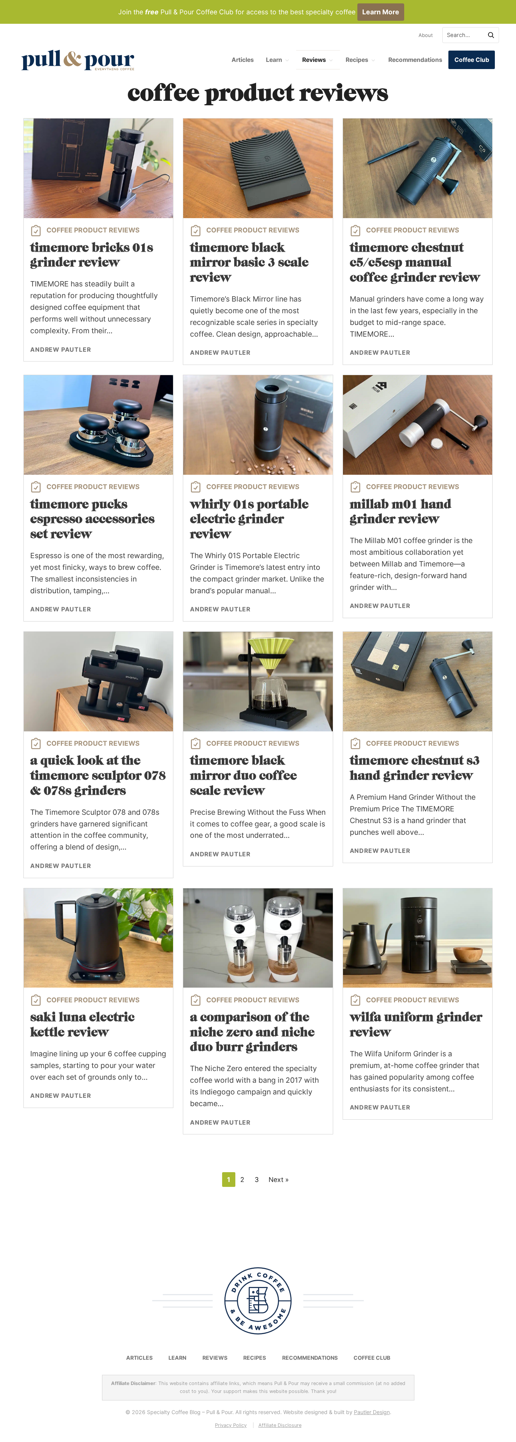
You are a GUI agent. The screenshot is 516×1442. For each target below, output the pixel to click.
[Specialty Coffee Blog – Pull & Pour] (77, 60)
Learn (274, 59)
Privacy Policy (231, 1425)
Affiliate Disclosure (279, 1425)
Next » (279, 1179)
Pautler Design (371, 1411)
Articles (243, 59)
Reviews (314, 59)
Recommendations (415, 59)
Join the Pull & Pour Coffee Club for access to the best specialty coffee (258, 12)
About (426, 35)
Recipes (357, 59)
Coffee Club (471, 59)
